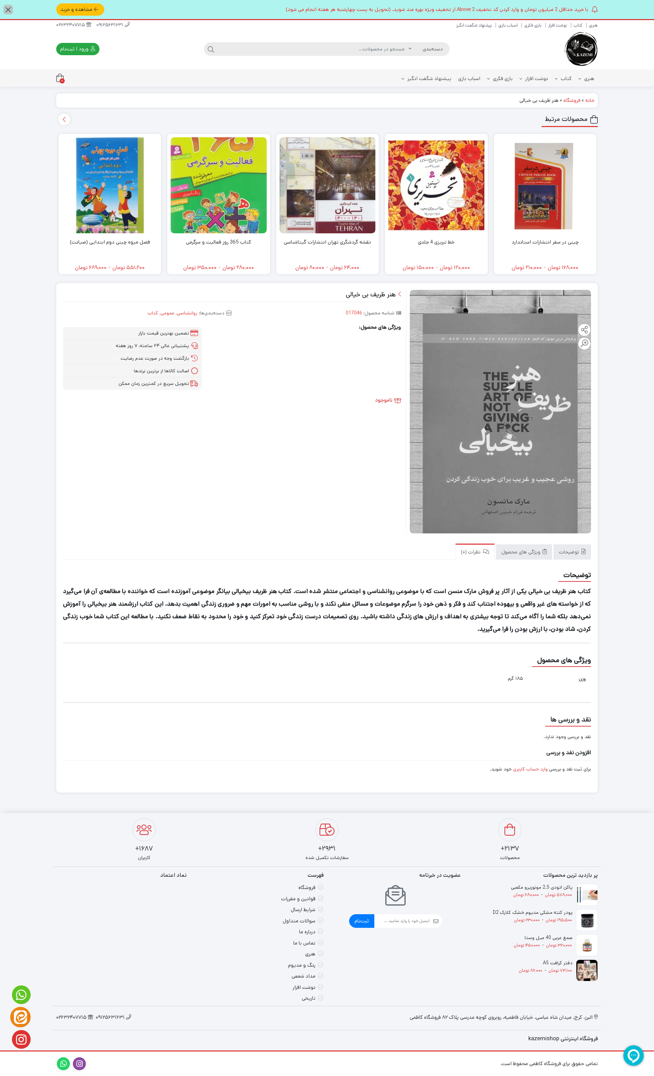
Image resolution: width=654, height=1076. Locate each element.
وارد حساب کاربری (530, 769)
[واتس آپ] (20, 994)
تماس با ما (304, 943)
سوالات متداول (299, 920)
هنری (593, 25)
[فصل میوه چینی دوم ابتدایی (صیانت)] (110, 185)
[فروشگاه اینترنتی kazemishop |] (581, 49)
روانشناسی (187, 313)
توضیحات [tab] (569, 553)
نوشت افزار (557, 25)
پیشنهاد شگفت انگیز (474, 25)
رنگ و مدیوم (301, 965)
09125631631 (110, 25)
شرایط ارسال (303, 909)
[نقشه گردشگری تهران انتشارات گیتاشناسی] (328, 185)
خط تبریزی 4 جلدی (436, 242)
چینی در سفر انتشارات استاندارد (545, 242)
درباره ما (307, 931)
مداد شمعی (303, 976)
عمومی (167, 313)
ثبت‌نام (362, 920)
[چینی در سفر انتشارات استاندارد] (545, 185)
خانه (589, 100)
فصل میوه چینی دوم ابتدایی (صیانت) (110, 242)
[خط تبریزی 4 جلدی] (436, 185)
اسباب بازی (508, 25)
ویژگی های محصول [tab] (521, 553)
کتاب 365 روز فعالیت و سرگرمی (218, 242)
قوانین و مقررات (298, 898)
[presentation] (64, 119)
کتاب (578, 25)
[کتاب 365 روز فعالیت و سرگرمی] (219, 185)
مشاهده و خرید (76, 9)
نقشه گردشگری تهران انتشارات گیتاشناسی (327, 242)
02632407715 (71, 25)
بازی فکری (533, 25)
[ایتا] (20, 1017)
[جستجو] (211, 49)
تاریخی (308, 998)
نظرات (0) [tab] (471, 553)
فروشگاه (571, 100)
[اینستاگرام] (20, 1039)
